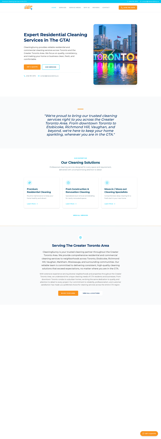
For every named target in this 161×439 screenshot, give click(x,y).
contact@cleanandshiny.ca (150, 1)
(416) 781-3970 (133, 1)
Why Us (87, 7)
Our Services (50, 67)
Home (54, 7)
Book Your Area (68, 293)
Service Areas (75, 7)
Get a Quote (32, 67)
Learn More (31, 204)
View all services (80, 215)
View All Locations (91, 293)
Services (62, 7)
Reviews (96, 7)
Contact (105, 7)
